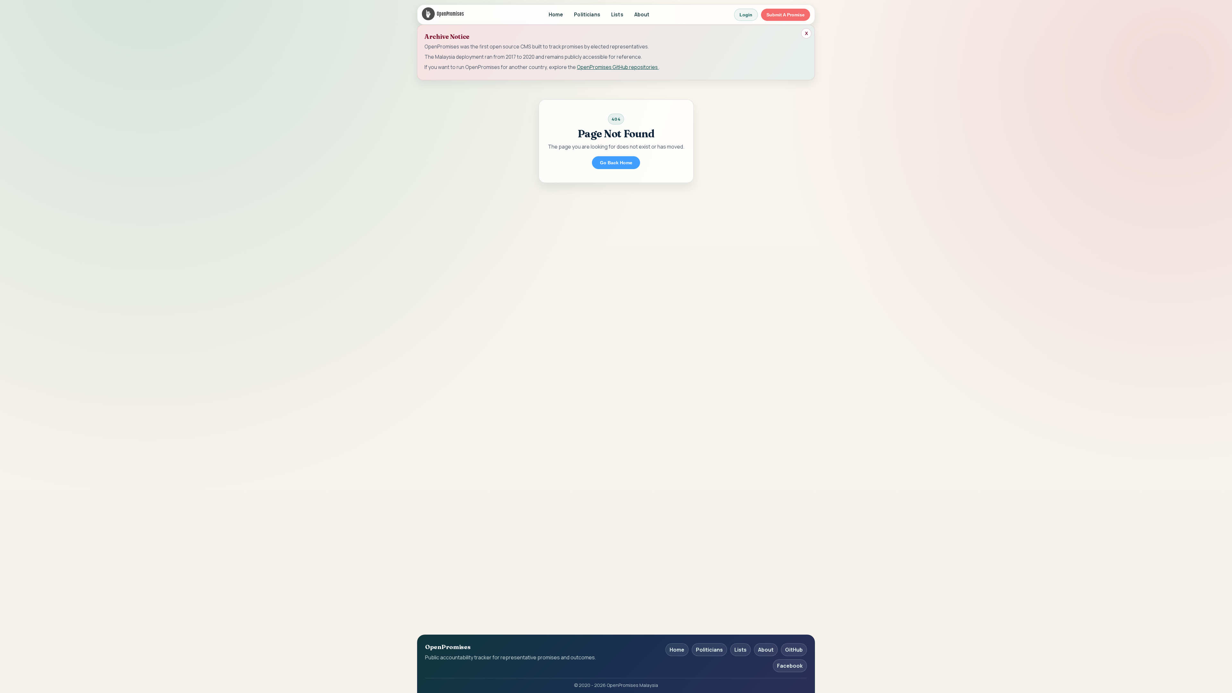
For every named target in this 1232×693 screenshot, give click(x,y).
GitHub (794, 649)
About (642, 14)
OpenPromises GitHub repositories (618, 67)
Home (556, 14)
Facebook (790, 665)
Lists (617, 14)
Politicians (587, 14)
